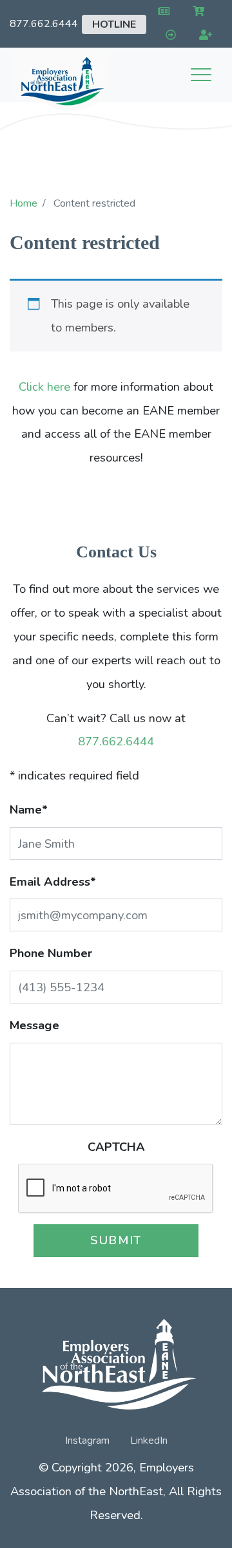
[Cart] (196, 12)
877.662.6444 (44, 24)
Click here (44, 386)
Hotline (114, 24)
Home (23, 203)
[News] (161, 12)
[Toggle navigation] (201, 74)
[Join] (203, 36)
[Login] (168, 36)
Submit (116, 1240)
